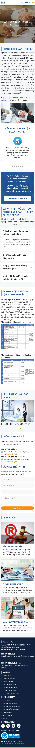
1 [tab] (12, 166)
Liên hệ (4, 718)
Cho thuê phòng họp (9, 684)
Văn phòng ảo (6, 675)
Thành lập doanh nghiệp (10, 687)
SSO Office (6, 700)
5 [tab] (20, 166)
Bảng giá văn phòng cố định (11, 706)
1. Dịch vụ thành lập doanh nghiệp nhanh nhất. (15, 232)
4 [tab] (18, 166)
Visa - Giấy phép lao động (10, 693)
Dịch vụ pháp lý (15, 25)
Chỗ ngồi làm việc (8, 681)
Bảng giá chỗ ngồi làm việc (11, 709)
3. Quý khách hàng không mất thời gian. (15, 267)
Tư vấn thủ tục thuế (9, 690)
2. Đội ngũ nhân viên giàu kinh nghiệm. (14, 256)
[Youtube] (13, 726)
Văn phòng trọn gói (8, 678)
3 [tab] (16, 166)
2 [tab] (14, 166)
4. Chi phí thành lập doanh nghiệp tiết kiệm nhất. (15, 277)
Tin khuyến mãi (7, 712)
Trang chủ (4, 25)
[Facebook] (3, 726)
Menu (28, 2)
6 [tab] (22, 166)
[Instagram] (8, 726)
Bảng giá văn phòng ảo (9, 703)
